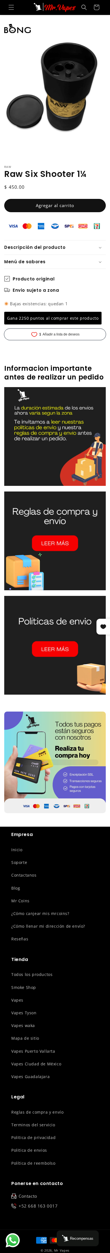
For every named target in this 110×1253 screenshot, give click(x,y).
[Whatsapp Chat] (13, 1240)
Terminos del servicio (33, 1124)
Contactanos (24, 875)
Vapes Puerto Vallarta (33, 1051)
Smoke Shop (23, 987)
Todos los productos (31, 974)
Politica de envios (29, 1150)
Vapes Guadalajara (30, 1076)
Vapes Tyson (24, 1012)
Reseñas (19, 939)
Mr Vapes (62, 1250)
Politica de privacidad (33, 1137)
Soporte (19, 862)
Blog (15, 888)
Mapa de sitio (25, 1038)
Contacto (28, 1196)
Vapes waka (23, 1025)
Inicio (17, 849)
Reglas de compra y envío (37, 1112)
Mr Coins (20, 900)
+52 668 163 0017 (38, 1206)
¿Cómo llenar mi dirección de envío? (48, 926)
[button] (11, 7)
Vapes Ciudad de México (36, 1064)
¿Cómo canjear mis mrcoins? (40, 913)
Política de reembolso (33, 1163)
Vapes (17, 1000)
